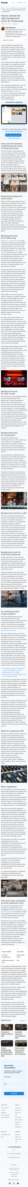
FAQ (16, 1141)
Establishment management (17, 8)
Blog (7, 8)
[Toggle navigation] (25, 2)
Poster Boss (18, 1117)
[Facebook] (10, 1183)
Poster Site (18, 1112)
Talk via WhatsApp (15, 1153)
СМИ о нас (18, 1137)
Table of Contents (8, 40)
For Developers (15, 1179)
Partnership (18, 1139)
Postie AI (17, 1124)
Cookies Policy (14, 1176)
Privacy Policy (14, 1174)
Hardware (3, 1112)
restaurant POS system (14, 628)
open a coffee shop (11, 241)
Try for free (20, 2)
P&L (16, 1115)
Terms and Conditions (14, 1172)
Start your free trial (14, 135)
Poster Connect (19, 1119)
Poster (4, 2)
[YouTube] (18, 1183)
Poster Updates (5, 1117)
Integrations (18, 1127)
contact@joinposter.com (14, 1157)
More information (14, 138)
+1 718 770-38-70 (14, 1147)
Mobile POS (18, 1110)
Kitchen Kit (18, 1122)
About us (17, 1134)
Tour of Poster (5, 1108)
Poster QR (17, 1108)
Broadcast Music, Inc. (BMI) (10, 672)
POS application (5, 1115)
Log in (13, 2)
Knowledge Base (5, 1134)
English (14, 1164)
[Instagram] (14, 1183)
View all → (23, 1021)
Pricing (3, 1110)
